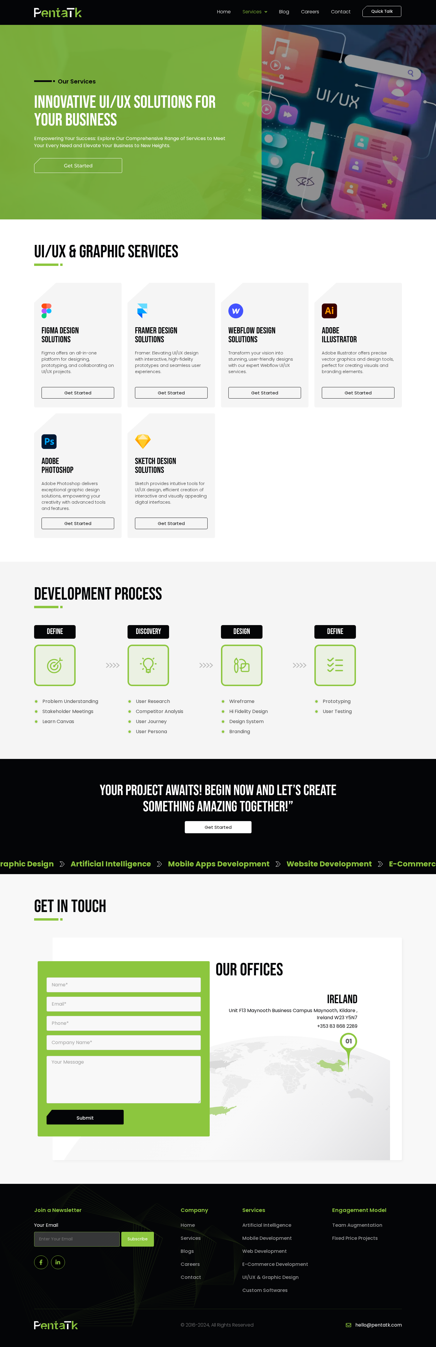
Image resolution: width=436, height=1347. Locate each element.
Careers (310, 11)
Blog (284, 11)
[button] (255, 12)
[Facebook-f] (41, 1262)
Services (252, 11)
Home (224, 11)
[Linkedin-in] (58, 1262)
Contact (341, 11)
